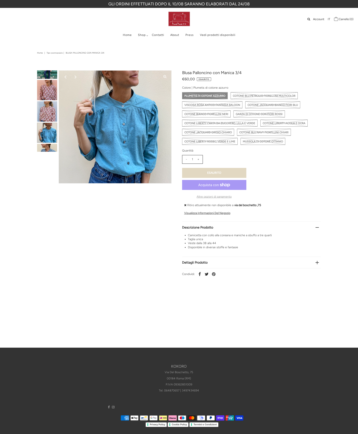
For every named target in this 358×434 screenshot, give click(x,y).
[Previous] (65, 77)
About (174, 35)
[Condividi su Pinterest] (214, 274)
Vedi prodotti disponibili (217, 35)
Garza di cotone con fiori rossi (259, 114)
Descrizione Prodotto (197, 227)
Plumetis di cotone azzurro (204, 95)
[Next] (75, 77)
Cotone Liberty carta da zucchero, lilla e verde (219, 123)
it (329, 19)
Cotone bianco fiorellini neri (206, 114)
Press (189, 35)
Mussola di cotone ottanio (263, 141)
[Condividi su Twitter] (207, 274)
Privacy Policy (157, 424)
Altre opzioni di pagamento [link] (214, 196)
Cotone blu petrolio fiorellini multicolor (264, 95)
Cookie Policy (179, 424)
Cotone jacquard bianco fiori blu (273, 104)
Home (127, 35)
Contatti (158, 35)
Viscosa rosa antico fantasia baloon (212, 104)
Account (318, 19)
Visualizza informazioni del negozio (207, 213)
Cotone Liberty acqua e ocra (284, 123)
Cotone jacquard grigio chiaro (208, 132)
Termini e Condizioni (205, 424)
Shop (142, 35)
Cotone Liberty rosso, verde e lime (209, 141)
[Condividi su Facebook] (200, 274)
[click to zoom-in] (164, 77)
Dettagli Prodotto (195, 262)
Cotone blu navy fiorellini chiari (264, 132)
